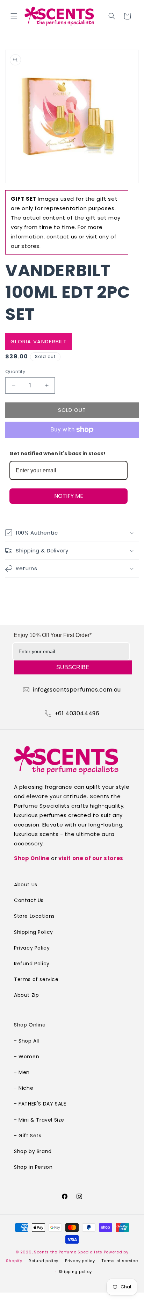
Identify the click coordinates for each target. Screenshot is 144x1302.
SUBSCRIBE (72, 667)
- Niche (23, 1088)
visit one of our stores (90, 858)
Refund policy (43, 1261)
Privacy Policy (32, 947)
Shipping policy (75, 1271)
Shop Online (32, 858)
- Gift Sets (28, 1135)
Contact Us (29, 900)
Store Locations (34, 916)
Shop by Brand (33, 1151)
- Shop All (26, 1040)
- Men (22, 1072)
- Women (26, 1056)
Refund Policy (32, 963)
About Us (25, 884)
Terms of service (36, 979)
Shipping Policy (33, 932)
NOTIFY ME (68, 496)
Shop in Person (33, 1167)
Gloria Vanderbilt (38, 341)
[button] (14, 16)
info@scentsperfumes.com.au (77, 690)
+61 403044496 (77, 713)
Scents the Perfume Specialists (68, 1252)
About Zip (26, 995)
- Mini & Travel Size (39, 1119)
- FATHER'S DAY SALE (40, 1103)
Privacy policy (80, 1261)
